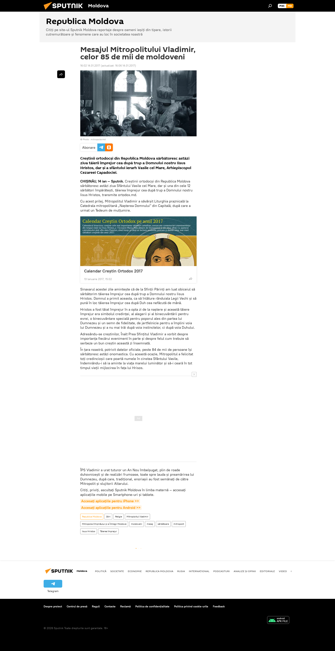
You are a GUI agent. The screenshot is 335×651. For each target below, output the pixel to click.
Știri (108, 516)
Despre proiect (53, 606)
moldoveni (136, 523)
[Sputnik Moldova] (64, 10)
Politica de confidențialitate (152, 606)
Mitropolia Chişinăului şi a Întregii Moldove (104, 523)
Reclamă (125, 606)
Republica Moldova (92, 516)
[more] (190, 279)
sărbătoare (163, 523)
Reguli (96, 606)
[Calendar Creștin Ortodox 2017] (138, 241)
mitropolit (179, 523)
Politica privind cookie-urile (191, 606)
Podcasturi (221, 571)
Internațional (199, 571)
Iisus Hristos (88, 531)
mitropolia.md (98, 139)
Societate (117, 571)
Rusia (181, 571)
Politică (100, 571)
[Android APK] (278, 620)
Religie (118, 516)
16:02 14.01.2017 (90, 65)
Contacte (110, 606)
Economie (135, 571)
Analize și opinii (245, 571)
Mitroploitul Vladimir (137, 516)
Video (283, 571)
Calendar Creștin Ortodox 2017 (113, 270)
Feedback (219, 606)
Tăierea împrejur (108, 531)
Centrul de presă (77, 606)
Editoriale (267, 571)
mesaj (150, 523)
